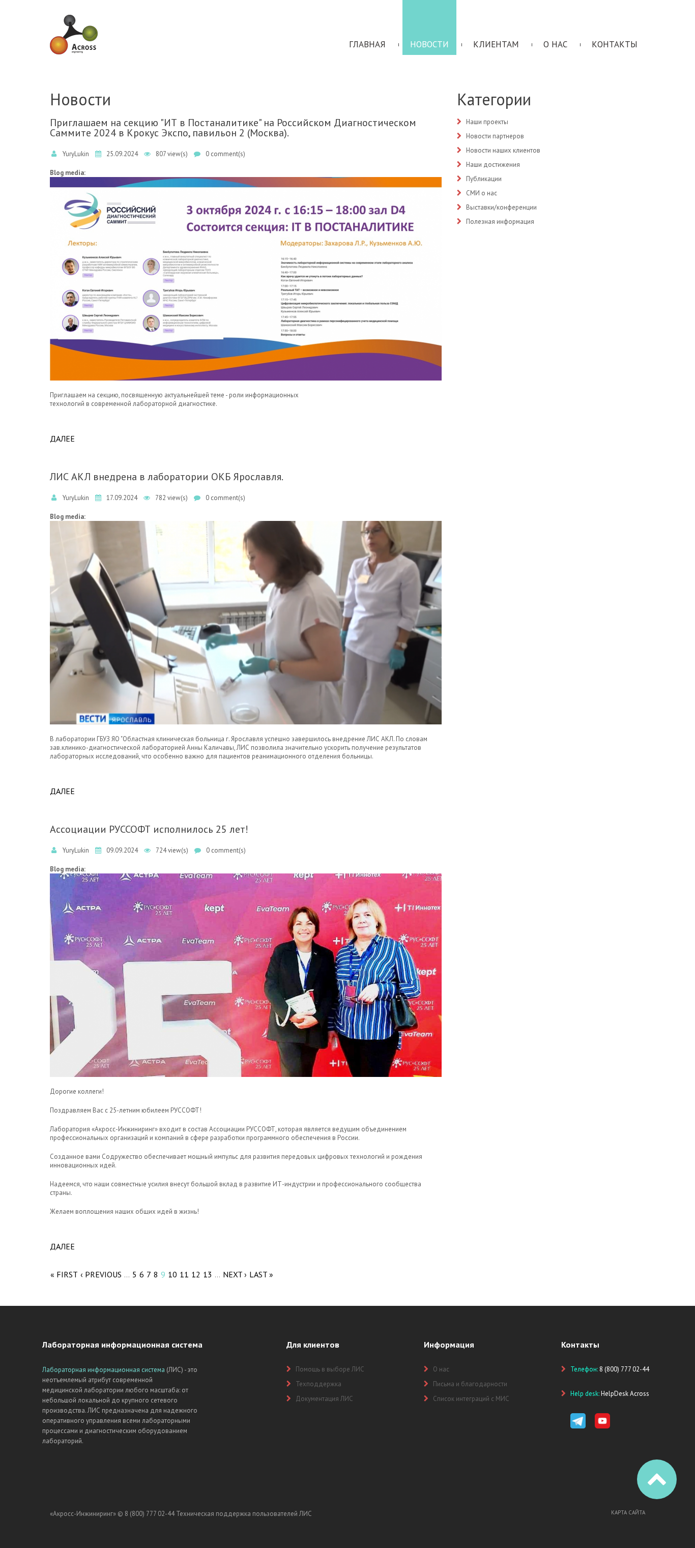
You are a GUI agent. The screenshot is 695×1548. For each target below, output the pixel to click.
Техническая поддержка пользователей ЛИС (244, 1513)
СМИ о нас (481, 193)
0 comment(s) (225, 154)
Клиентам (496, 44)
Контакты (615, 44)
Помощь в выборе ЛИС (330, 1369)
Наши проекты (487, 122)
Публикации (484, 178)
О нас (555, 44)
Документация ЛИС (324, 1398)
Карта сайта (628, 1512)
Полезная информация (500, 221)
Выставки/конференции (501, 207)
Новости (429, 44)
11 (184, 1274)
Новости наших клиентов (503, 150)
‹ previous (101, 1274)
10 (172, 1274)
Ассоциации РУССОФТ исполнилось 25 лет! (149, 829)
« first (64, 1274)
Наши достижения (493, 164)
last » (261, 1274)
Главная (367, 44)
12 (195, 1274)
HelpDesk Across (625, 1393)
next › (235, 1274)
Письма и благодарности (470, 1384)
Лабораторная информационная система (103, 1369)
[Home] (74, 19)
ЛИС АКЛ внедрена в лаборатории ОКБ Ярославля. (166, 476)
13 (207, 1274)
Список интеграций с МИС (471, 1398)
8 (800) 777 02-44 (150, 1513)
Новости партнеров (495, 136)
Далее (62, 438)
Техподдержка (318, 1384)
